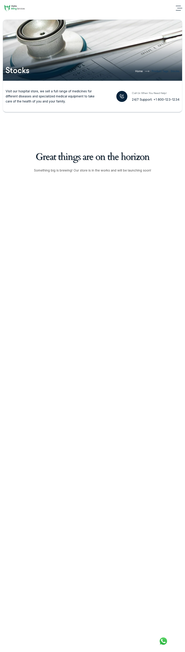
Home (139, 71)
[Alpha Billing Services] (14, 8)
